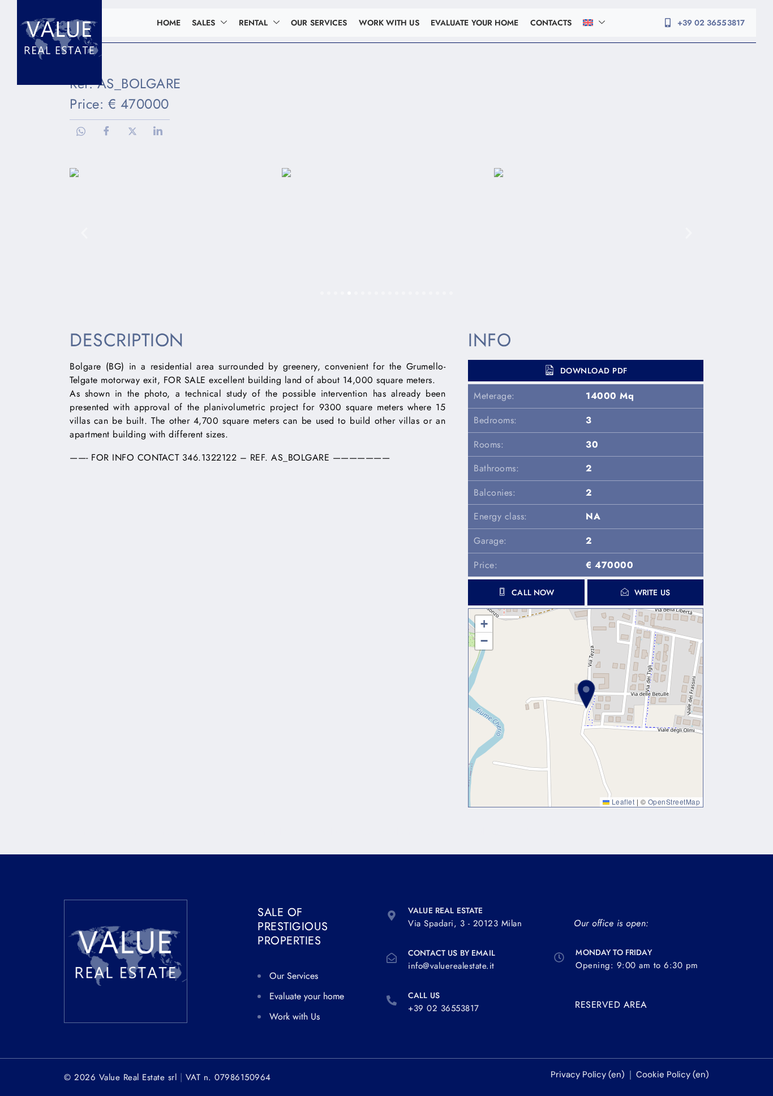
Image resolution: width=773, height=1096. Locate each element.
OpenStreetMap (674, 801)
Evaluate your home (475, 22)
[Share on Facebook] (106, 131)
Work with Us (389, 22)
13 (403, 293)
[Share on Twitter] (132, 131)
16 (424, 293)
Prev (84, 233)
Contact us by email (451, 953)
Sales (204, 22)
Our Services (319, 22)
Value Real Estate (445, 910)
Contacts (551, 22)
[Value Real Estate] (391, 915)
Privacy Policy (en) (588, 1075)
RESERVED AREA (611, 1004)
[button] (645, 592)
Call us (424, 995)
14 (410, 293)
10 (383, 293)
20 (451, 293)
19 (444, 293)
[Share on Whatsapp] (80, 131)
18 (437, 293)
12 (396, 293)
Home (169, 22)
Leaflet (621, 801)
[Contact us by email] (391, 958)
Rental (253, 22)
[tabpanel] (386, 233)
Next (689, 233)
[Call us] (391, 1000)
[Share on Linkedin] (158, 131)
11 (390, 293)
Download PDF (594, 370)
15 (417, 293)
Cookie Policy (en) (672, 1075)
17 (430, 293)
